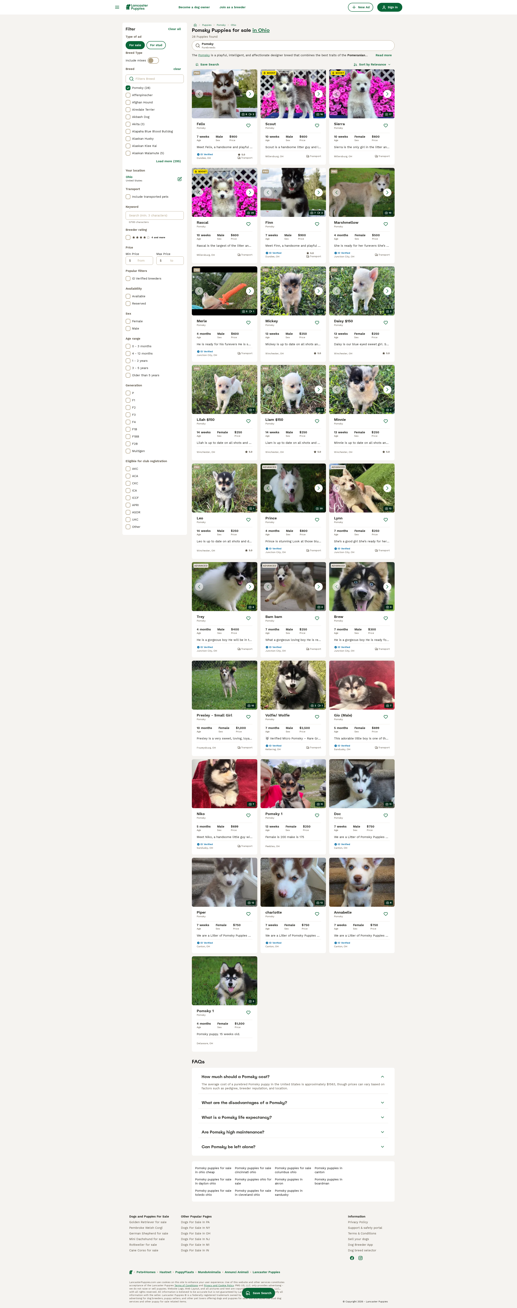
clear (177, 69)
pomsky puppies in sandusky (289, 1193)
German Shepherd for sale (148, 1233)
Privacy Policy (358, 1222)
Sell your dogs (358, 1239)
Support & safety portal (365, 1228)
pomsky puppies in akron (289, 1181)
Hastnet (165, 1272)
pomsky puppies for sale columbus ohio (293, 1170)
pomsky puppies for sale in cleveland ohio (253, 1193)
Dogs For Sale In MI (195, 1245)
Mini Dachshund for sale (147, 1239)
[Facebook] (352, 1258)
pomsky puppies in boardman (328, 1181)
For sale (135, 45)
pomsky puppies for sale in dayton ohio (213, 1181)
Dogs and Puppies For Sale (149, 1216)
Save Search (209, 64)
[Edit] (180, 179)
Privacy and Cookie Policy (219, 1285)
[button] (224, 93)
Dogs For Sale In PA (195, 1222)
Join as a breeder (233, 7)
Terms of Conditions (186, 1285)
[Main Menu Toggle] (117, 7)
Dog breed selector (362, 1250)
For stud (156, 45)
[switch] (153, 60)
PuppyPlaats (184, 1272)
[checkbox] (128, 88)
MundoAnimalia (209, 1272)
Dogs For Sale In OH (195, 1233)
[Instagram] (360, 1258)
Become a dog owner (194, 7)
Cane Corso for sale (143, 1250)
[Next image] (250, 94)
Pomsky (204, 55)
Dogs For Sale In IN (195, 1250)
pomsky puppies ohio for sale (253, 1181)
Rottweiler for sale (143, 1245)
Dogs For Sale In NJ (195, 1239)
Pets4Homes (146, 1272)
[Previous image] (199, 94)
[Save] (248, 126)
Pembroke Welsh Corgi (146, 1228)
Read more (384, 55)
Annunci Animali (237, 1272)
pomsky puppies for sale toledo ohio (213, 1193)
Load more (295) (168, 161)
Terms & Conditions (362, 1233)
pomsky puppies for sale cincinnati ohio (253, 1170)
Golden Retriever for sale (148, 1222)
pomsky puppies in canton (328, 1170)
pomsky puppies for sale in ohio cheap (213, 1170)
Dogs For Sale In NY (195, 1228)
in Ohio (261, 30)
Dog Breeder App (360, 1245)
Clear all (174, 29)
